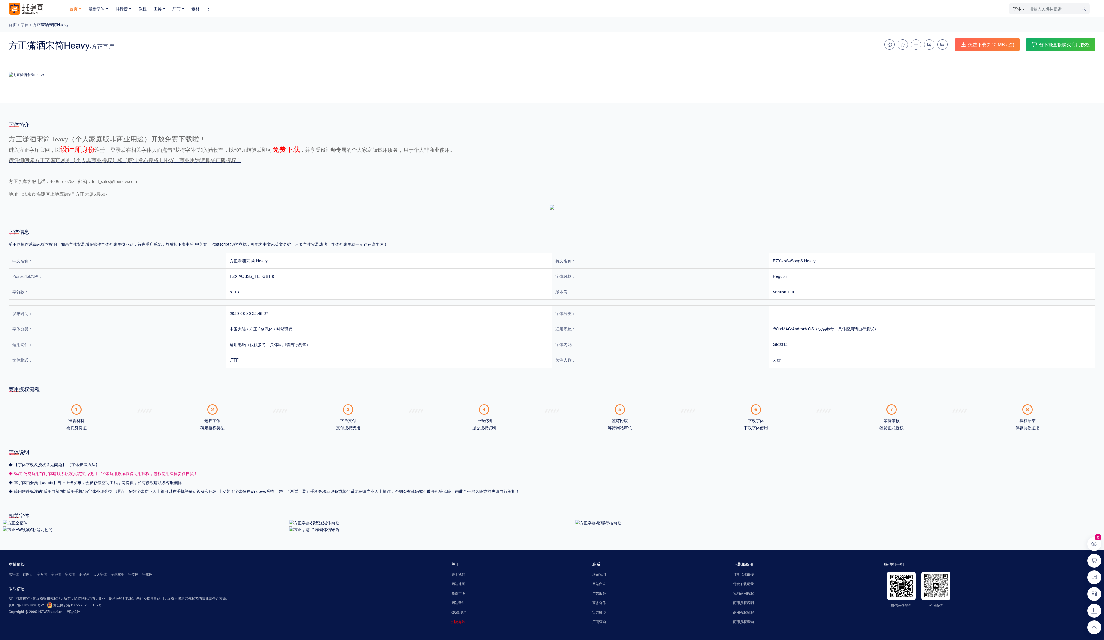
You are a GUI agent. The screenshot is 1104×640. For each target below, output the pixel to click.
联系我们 (599, 574)
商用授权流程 (743, 612)
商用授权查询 (743, 621)
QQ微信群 (459, 612)
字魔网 (70, 574)
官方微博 (599, 612)
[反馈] (942, 44)
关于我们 (458, 574)
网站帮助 (458, 602)
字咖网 (147, 574)
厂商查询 (599, 621)
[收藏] (903, 44)
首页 (13, 24)
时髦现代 (284, 329)
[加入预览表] (916, 44)
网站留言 (599, 583)
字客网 (42, 574)
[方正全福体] (15, 522)
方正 (253, 329)
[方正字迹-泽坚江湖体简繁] (314, 522)
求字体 (14, 574)
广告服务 (599, 593)
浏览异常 (458, 621)
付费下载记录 (743, 583)
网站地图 (458, 583)
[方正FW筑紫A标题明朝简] (28, 529)
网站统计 (73, 611)
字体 (25, 24)
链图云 (28, 574)
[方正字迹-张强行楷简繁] (598, 522)
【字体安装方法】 (83, 464)
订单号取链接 (743, 574)
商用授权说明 (743, 602)
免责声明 (458, 593)
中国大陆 (238, 329)
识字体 (84, 574)
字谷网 (56, 574)
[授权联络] (889, 44)
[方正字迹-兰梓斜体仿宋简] (314, 529)
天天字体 (100, 574)
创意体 (267, 329)
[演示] (929, 44)
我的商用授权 (743, 593)
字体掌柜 (117, 574)
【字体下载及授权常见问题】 (40, 464)
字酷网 (133, 574)
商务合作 (599, 602)
